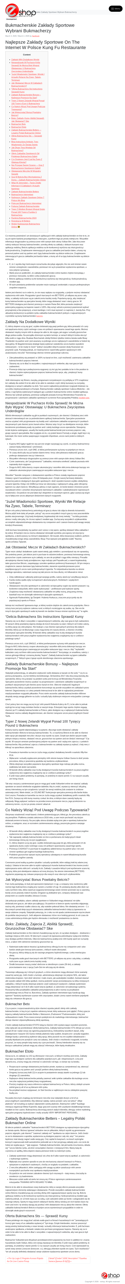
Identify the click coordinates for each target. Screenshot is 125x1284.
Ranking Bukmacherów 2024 (23, 218)
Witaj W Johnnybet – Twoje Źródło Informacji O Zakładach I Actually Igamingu (26, 186)
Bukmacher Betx (18, 124)
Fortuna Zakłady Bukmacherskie (25, 206)
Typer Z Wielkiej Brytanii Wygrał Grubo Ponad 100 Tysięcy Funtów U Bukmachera (28, 212)
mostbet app (84, 398)
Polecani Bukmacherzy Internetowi (26, 203)
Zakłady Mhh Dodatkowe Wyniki (25, 60)
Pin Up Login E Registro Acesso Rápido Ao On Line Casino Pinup (25, 1259)
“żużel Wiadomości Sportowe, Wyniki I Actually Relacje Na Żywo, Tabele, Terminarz (27, 77)
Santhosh (35, 36)
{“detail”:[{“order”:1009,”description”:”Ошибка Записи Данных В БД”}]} (67, 1259)
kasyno (39, 316)
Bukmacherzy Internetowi (22, 195)
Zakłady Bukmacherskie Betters (25, 192)
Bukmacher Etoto (18, 127)
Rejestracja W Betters (20, 221)
